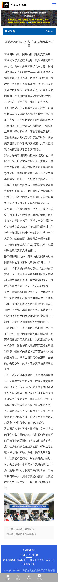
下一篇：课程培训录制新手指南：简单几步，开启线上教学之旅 (21, 535)
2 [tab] (30, 22)
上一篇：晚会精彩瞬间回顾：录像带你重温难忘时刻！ (21, 530)
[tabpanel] (29, 18)
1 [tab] (27, 22)
